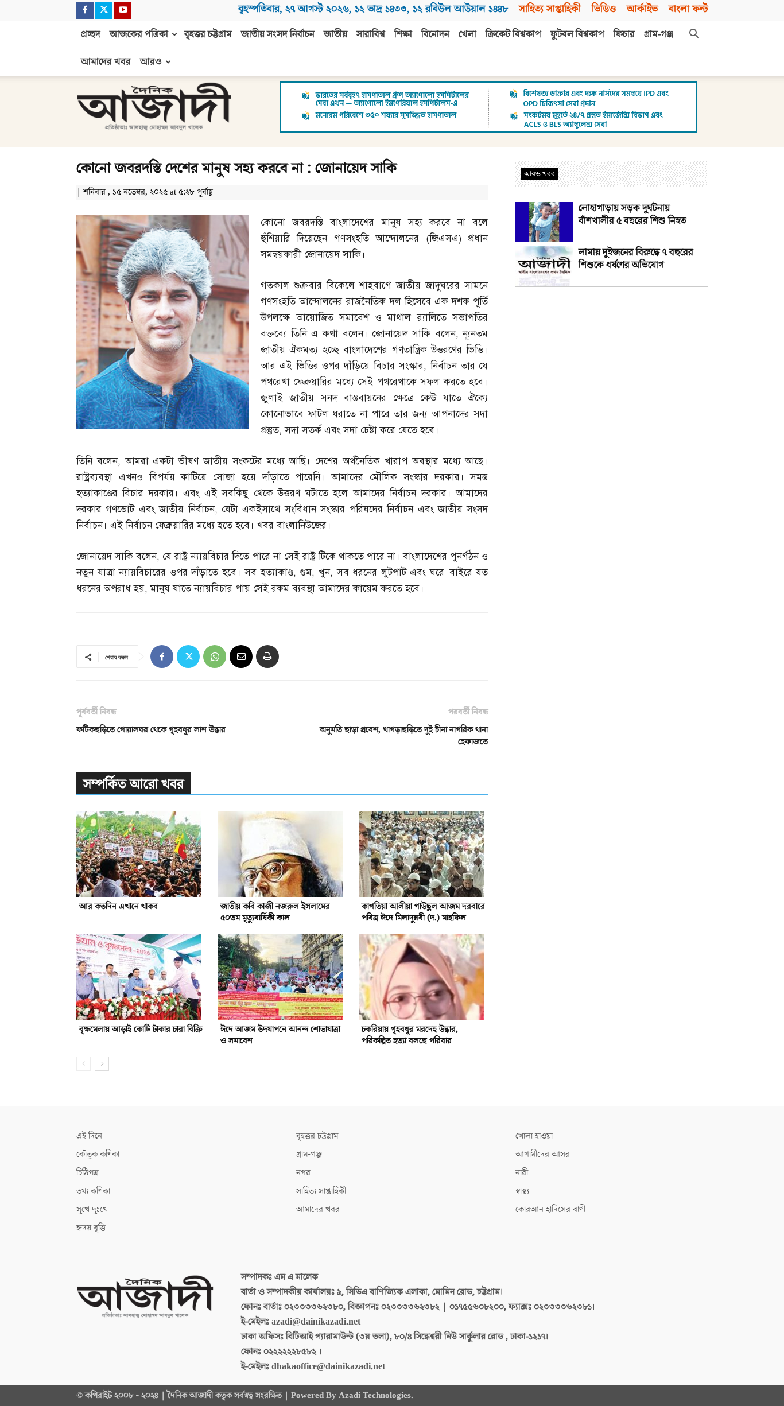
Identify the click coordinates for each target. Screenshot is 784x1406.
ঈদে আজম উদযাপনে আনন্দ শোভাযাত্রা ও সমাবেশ (280, 1035)
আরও (151, 62)
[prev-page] (83, 1064)
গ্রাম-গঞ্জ (659, 34)
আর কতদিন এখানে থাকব (118, 906)
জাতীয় (335, 34)
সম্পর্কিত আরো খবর (133, 784)
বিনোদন (435, 34)
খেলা (467, 34)
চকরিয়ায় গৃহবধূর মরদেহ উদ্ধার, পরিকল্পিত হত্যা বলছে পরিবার (410, 1035)
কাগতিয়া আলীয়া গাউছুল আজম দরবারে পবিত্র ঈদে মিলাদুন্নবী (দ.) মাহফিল (423, 912)
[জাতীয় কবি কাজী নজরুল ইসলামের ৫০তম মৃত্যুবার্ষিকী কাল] (282, 854)
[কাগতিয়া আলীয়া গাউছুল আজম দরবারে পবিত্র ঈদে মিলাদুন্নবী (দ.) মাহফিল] (423, 854)
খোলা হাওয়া (534, 1136)
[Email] (241, 656)
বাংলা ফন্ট (688, 9)
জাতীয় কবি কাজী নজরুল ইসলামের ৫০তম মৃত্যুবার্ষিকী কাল (275, 912)
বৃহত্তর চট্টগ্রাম (208, 34)
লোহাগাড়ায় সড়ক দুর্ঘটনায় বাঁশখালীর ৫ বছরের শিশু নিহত (632, 214)
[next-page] (102, 1064)
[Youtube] (122, 10)
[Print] (267, 656)
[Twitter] (103, 10)
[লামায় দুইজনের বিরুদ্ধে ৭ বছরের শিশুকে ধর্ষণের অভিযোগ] (544, 266)
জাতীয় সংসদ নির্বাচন (278, 34)
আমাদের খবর (106, 62)
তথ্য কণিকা (93, 1191)
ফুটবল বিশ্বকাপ (577, 34)
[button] (694, 35)
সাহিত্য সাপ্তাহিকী (550, 9)
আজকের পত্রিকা (139, 34)
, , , (373, 9)
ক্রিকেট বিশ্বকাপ (513, 34)
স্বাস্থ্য (522, 1191)
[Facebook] (85, 10)
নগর (303, 1173)
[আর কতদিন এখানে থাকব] (140, 854)
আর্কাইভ (642, 9)
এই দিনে (89, 1136)
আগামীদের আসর (542, 1154)
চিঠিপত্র (87, 1173)
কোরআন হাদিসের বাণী (550, 1209)
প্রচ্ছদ (90, 34)
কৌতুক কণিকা (97, 1154)
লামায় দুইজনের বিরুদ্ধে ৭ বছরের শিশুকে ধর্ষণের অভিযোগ (636, 259)
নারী (521, 1173)
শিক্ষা (403, 34)
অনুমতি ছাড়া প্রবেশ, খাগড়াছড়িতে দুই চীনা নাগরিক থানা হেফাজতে (404, 736)
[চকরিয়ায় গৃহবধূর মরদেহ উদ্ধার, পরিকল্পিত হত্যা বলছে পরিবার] (423, 977)
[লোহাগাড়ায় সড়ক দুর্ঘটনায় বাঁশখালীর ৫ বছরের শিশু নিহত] (544, 222)
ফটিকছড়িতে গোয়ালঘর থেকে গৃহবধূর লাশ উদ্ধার (151, 730)
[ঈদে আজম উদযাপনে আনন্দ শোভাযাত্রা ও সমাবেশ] (282, 977)
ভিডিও (604, 9)
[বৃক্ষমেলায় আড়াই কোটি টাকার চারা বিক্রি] (140, 977)
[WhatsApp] (214, 656)
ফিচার (624, 34)
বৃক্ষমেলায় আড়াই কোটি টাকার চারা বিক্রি (141, 1029)
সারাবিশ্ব (370, 34)
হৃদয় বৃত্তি (91, 1228)
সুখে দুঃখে (92, 1209)
